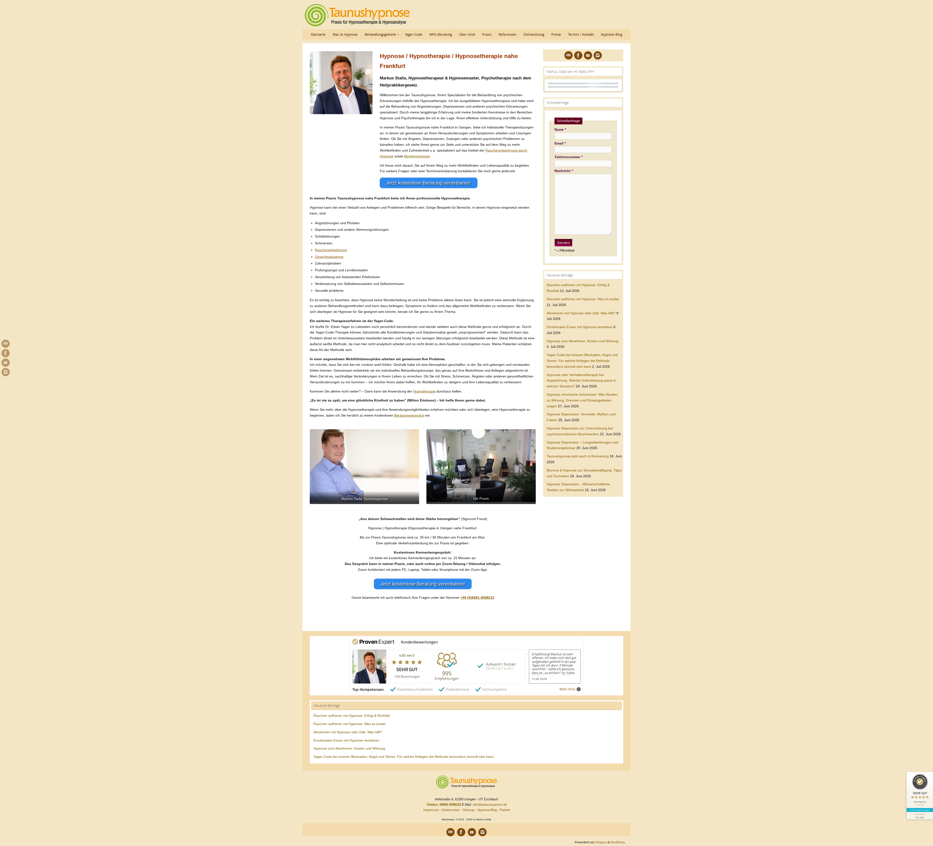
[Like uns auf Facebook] (5, 353)
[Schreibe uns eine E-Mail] (5, 344)
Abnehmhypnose (417, 156)
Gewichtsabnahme (329, 257)
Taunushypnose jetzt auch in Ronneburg (578, 456)
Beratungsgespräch (409, 415)
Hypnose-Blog (487, 810)
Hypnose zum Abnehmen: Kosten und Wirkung (582, 341)
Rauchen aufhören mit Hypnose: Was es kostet (583, 299)
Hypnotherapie (424, 391)
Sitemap (468, 810)
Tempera (601, 842)
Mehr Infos (567, 689)
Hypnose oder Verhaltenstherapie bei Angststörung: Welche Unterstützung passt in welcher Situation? (581, 380)
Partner (505, 810)
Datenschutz (451, 810)
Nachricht (563, 171)
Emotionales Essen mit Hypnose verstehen (580, 327)
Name (560, 129)
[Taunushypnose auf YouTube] (5, 363)
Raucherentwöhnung (331, 250)
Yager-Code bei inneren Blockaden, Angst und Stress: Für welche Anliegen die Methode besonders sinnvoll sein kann (582, 360)
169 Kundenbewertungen (919, 810)
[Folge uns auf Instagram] (5, 372)
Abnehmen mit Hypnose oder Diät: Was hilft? (581, 313)
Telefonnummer (568, 157)
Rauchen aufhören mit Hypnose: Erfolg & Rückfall (351, 716)
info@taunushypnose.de (490, 804)
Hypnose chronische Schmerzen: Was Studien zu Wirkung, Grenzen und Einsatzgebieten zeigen (582, 400)
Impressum (431, 810)
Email (560, 143)
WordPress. (618, 842)
